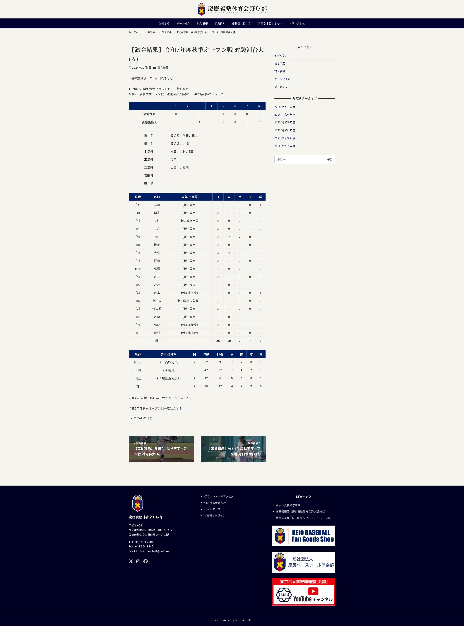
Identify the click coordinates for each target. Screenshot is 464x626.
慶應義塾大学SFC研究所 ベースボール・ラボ (303, 518)
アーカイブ (281, 87)
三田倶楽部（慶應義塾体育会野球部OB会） (302, 511)
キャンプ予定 (282, 79)
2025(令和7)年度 (142, 418)
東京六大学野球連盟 (288, 505)
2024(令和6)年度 (284, 114)
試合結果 (163, 67)
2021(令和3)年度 (284, 138)
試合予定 (279, 63)
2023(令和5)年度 (284, 122)
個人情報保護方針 (215, 503)
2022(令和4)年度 (284, 130)
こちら (177, 408)
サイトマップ (212, 509)
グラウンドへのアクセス (219, 496)
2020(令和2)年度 (284, 146)
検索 (329, 159)
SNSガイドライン (214, 515)
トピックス (281, 55)
